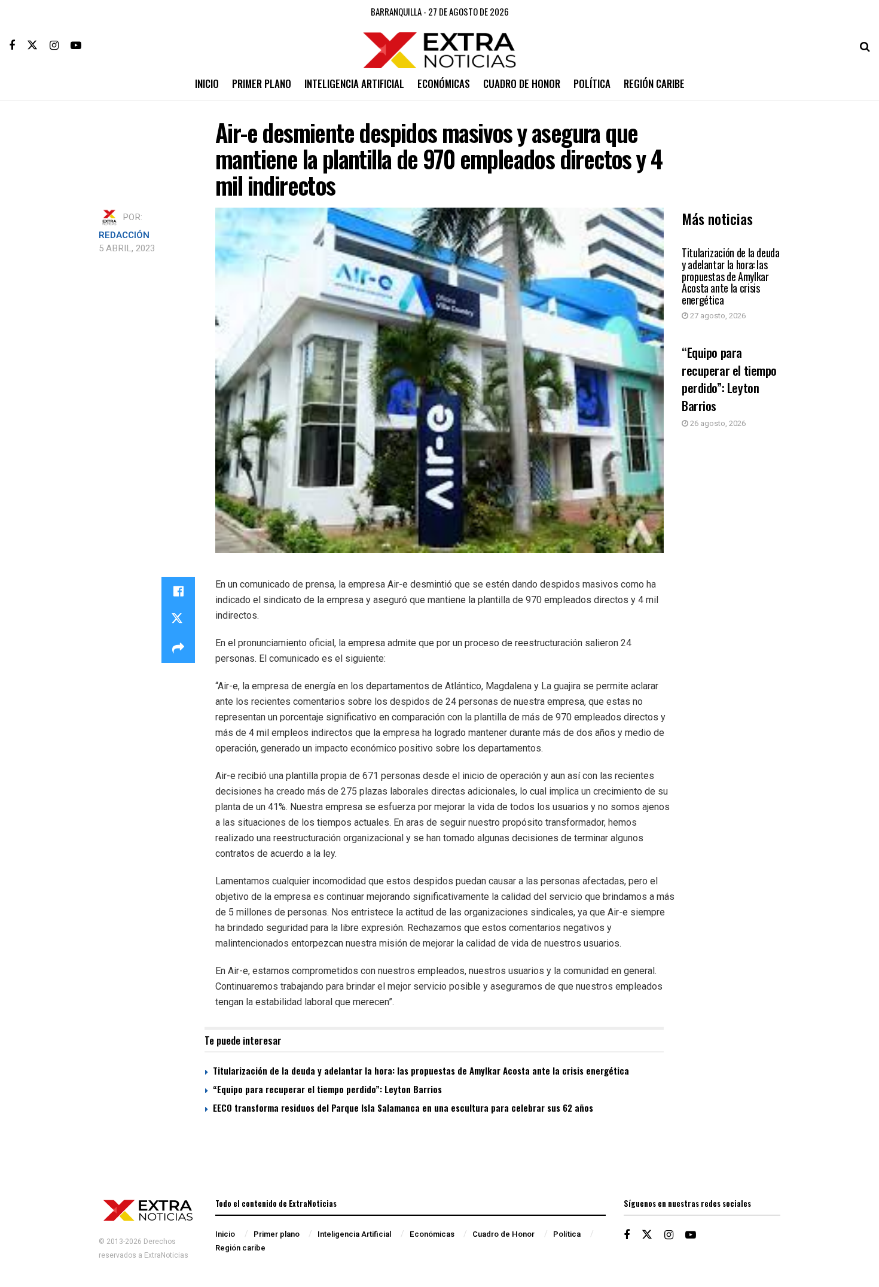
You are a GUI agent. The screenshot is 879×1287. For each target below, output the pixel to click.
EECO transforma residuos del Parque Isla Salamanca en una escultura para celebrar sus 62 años (403, 1107)
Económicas (443, 83)
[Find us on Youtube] (76, 45)
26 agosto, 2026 (717, 423)
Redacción (124, 235)
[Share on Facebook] (178, 591)
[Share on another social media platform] (178, 648)
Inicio (207, 83)
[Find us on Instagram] (54, 45)
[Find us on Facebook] (12, 45)
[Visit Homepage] (439, 46)
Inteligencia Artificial (354, 83)
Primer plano (261, 83)
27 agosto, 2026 (717, 315)
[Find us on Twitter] (32, 45)
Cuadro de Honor (521, 83)
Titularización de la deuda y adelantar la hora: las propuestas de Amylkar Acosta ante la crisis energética (731, 276)
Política (592, 83)
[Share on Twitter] (178, 620)
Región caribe (654, 83)
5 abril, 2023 (127, 248)
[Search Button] (865, 45)
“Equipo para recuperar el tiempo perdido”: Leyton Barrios (729, 378)
